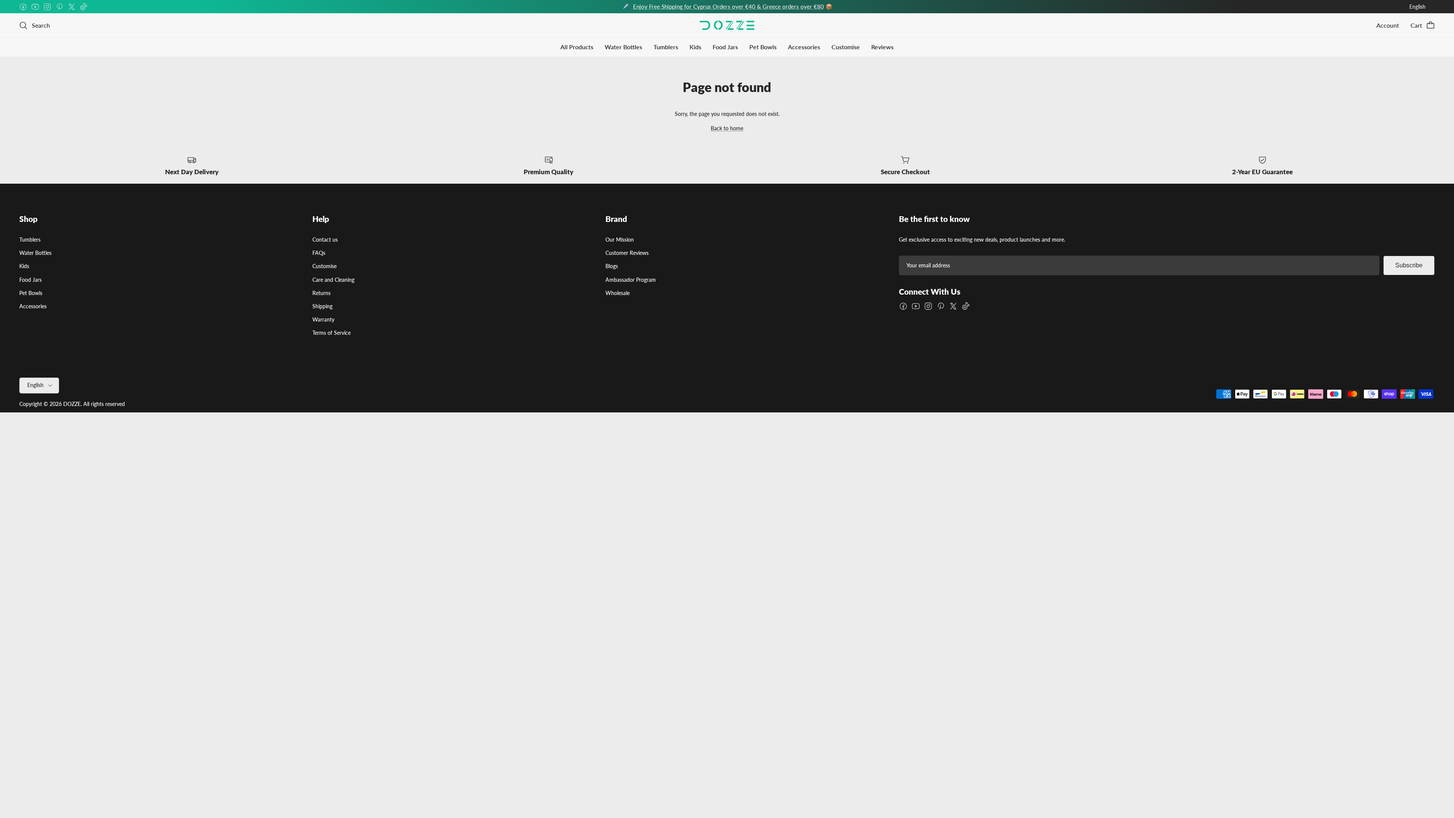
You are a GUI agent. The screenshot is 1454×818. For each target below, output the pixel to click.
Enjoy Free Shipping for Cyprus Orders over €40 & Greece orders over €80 (728, 6)
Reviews (882, 46)
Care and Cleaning (333, 279)
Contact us (325, 239)
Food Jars (725, 46)
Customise (846, 46)
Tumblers (666, 46)
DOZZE (72, 404)
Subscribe (1409, 265)
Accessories (804, 46)
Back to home (727, 128)
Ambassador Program (630, 279)
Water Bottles (623, 46)
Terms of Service (331, 332)
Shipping (322, 306)
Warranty (323, 319)
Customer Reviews (627, 253)
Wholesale (617, 293)
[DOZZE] (727, 25)
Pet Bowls (763, 46)
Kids (695, 46)
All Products (576, 46)
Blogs (611, 266)
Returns (321, 293)
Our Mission (619, 239)
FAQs (318, 253)
